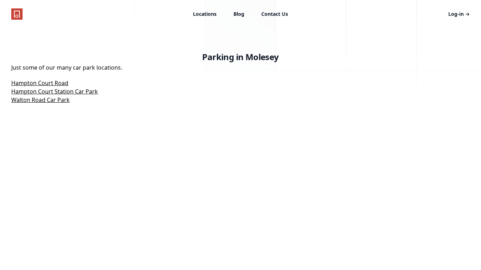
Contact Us (274, 14)
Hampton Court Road (39, 83)
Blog (238, 14)
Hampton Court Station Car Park (54, 91)
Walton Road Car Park (40, 100)
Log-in (459, 14)
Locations (205, 14)
